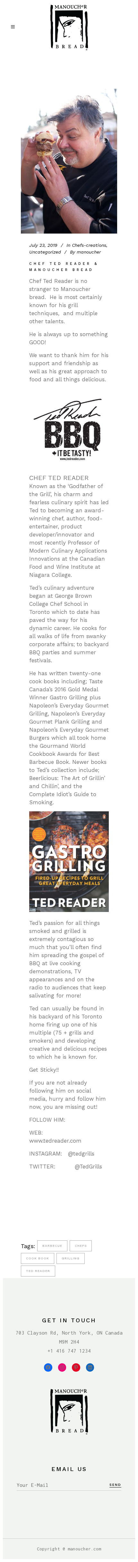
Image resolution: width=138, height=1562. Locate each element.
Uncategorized (45, 252)
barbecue (52, 1245)
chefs (81, 1245)
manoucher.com (84, 1548)
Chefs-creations (89, 245)
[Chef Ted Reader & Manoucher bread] (69, 161)
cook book (37, 1258)
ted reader (38, 1271)
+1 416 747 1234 (69, 1351)
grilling (71, 1258)
